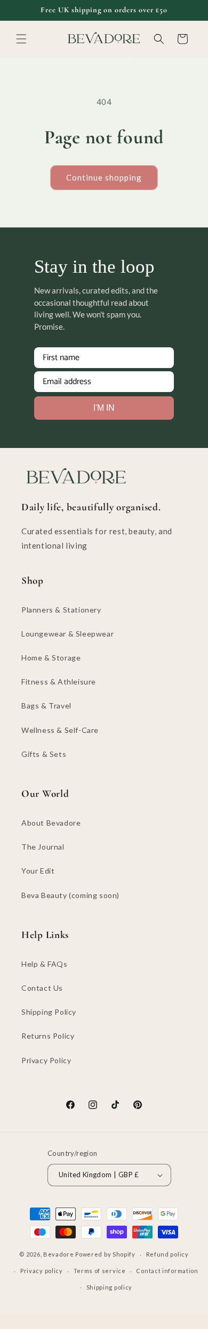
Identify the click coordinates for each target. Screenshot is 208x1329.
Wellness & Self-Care (60, 730)
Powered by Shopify (105, 1254)
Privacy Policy (46, 1060)
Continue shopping (104, 177)
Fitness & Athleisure (58, 681)
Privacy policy (41, 1270)
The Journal (43, 846)
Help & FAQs (44, 963)
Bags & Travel (46, 705)
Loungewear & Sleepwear (67, 633)
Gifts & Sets (43, 754)
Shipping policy (109, 1287)
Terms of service (100, 1270)
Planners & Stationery (61, 609)
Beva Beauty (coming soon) (70, 895)
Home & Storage (51, 657)
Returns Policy (47, 1035)
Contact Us (42, 987)
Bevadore (58, 1254)
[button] (21, 39)
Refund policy (167, 1254)
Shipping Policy (48, 1011)
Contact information (167, 1270)
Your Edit (37, 870)
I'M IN (104, 407)
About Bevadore (51, 822)
